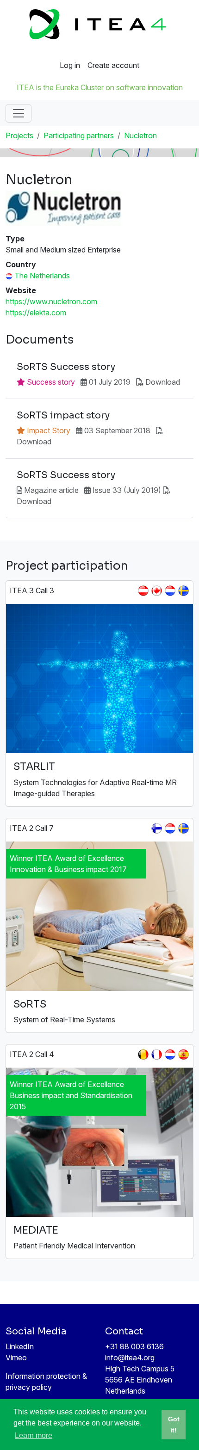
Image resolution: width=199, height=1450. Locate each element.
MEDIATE (35, 1230)
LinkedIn (20, 1346)
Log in (70, 65)
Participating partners (79, 135)
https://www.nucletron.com (51, 301)
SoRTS (29, 1004)
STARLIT (34, 766)
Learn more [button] (33, 1435)
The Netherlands (42, 275)
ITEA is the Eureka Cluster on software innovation (100, 87)
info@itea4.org (130, 1357)
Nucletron (140, 135)
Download (162, 382)
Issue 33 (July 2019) (127, 490)
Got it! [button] (174, 1424)
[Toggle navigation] (18, 113)
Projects (19, 135)
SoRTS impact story (63, 415)
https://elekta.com (36, 312)
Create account (113, 65)
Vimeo (16, 1357)
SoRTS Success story (66, 367)
